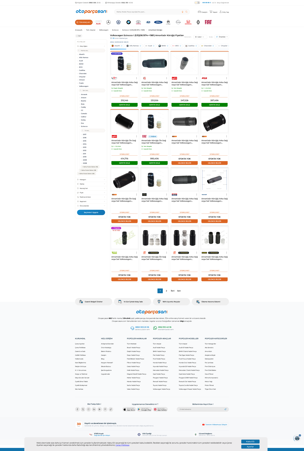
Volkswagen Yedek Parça (161, 389)
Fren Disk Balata (210, 370)
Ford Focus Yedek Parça (187, 359)
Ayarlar (250, 447)
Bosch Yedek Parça (133, 347)
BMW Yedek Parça (159, 351)
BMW (164, 46)
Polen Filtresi (209, 385)
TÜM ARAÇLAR (84, 22)
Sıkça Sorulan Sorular (82, 378)
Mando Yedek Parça (134, 381)
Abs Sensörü (209, 347)
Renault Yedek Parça (160, 381)
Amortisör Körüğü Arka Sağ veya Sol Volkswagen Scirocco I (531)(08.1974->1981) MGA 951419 (214, 83)
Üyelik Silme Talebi (81, 381)
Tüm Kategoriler (210, 344)
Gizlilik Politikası (80, 355)
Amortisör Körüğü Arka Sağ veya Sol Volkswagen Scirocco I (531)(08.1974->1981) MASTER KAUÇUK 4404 (184, 200)
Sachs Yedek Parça (133, 385)
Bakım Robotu (106, 351)
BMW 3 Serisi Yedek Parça (188, 351)
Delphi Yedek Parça (133, 351)
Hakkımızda (79, 359)
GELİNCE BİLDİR (184, 163)
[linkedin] (94, 409)
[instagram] (88, 409)
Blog (102, 359)
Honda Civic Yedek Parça (187, 363)
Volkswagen (103, 30)
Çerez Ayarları (80, 344)
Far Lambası (209, 363)
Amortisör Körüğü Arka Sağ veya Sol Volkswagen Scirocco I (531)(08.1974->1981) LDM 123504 (124, 83)
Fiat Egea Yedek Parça (186, 355)
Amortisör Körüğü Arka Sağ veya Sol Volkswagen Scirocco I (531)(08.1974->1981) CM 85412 (154, 83)
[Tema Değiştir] (197, 2)
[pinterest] (105, 409)
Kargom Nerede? (107, 363)
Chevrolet (207, 46)
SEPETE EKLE (124, 105)
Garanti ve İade (80, 351)
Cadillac (191, 46)
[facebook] (77, 409)
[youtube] (99, 409)
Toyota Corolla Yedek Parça (188, 385)
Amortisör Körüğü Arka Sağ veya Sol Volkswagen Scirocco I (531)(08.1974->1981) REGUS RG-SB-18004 (124, 258)
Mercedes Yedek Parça (160, 370)
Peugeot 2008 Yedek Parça (188, 378)
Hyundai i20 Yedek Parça (187, 366)
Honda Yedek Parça (159, 363)
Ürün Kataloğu (106, 347)
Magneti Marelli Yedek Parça (136, 374)
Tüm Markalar (131, 344)
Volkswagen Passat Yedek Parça (190, 389)
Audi (150, 46)
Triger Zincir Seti (210, 389)
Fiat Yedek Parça (158, 355)
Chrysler (224, 46)
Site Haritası (79, 389)
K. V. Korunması (80, 370)
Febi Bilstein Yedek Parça (135, 359)
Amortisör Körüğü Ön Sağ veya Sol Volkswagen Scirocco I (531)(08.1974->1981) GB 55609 (123, 200)
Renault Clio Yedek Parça (187, 381)
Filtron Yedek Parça (133, 363)
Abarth (117, 46)
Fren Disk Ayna (210, 366)
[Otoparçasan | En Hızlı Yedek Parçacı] (91, 11)
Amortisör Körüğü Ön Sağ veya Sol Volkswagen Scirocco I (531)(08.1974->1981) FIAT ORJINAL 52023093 (153, 141)
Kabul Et (250, 441)
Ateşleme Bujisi (210, 355)
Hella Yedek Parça (133, 370)
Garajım (103, 355)
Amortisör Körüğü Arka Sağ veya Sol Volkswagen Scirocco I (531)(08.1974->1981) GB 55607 (214, 141)
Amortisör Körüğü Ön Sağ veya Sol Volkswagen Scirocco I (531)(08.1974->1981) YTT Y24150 (123, 141)
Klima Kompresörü (211, 378)
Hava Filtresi (209, 374)
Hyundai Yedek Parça (160, 366)
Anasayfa (78, 30)
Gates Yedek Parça (133, 366)
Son (179, 291)
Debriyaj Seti (209, 359)
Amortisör (208, 351)
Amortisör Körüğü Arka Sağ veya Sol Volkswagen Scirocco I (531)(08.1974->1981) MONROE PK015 (214, 258)
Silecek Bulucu (106, 366)
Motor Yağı (208, 381)
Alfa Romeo (134, 46)
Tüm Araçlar (90, 30)
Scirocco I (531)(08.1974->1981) (133, 30)
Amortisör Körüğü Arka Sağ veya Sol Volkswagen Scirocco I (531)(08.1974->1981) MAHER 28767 (214, 200)
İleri (173, 291)
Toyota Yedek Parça (159, 385)
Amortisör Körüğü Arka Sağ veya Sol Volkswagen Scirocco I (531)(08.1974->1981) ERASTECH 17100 (154, 200)
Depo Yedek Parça (133, 355)
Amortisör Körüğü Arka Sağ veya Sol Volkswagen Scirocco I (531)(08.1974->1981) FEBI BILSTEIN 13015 (184, 258)
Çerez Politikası (122, 445)
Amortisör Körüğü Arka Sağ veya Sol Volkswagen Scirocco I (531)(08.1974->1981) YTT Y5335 (184, 83)
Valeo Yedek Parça (133, 389)
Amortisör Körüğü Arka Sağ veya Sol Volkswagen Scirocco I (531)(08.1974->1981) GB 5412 (184, 141)
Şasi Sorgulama (106, 370)
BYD (177, 46)
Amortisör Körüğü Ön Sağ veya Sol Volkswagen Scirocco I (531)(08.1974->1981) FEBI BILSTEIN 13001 (153, 258)
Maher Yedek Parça (133, 378)
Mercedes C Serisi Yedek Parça (189, 370)
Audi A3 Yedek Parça (186, 347)
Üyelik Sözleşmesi (81, 385)
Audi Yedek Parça (159, 347)
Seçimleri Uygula (91, 212)
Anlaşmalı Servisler (107, 344)
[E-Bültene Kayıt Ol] (225, 409)
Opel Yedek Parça (159, 374)
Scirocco (115, 30)
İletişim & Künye (80, 366)
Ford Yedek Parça (159, 359)
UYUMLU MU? (124, 96)
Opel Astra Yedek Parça (187, 374)
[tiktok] (110, 409)
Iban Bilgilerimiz (80, 363)
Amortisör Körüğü (155, 30)
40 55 (127, 3)
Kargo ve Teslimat (81, 374)
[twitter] (83, 409)
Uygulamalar (105, 374)
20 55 (94, 3)
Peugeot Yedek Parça (160, 378)
